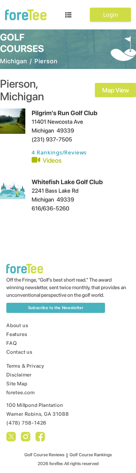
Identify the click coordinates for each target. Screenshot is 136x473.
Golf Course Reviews (44, 454)
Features (16, 334)
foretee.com (20, 392)
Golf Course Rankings (91, 454)
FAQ (11, 343)
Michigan (13, 61)
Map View (115, 90)
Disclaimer (19, 375)
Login (110, 14)
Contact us (19, 352)
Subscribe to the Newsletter (55, 307)
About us (17, 325)
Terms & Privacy (25, 366)
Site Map (16, 384)
